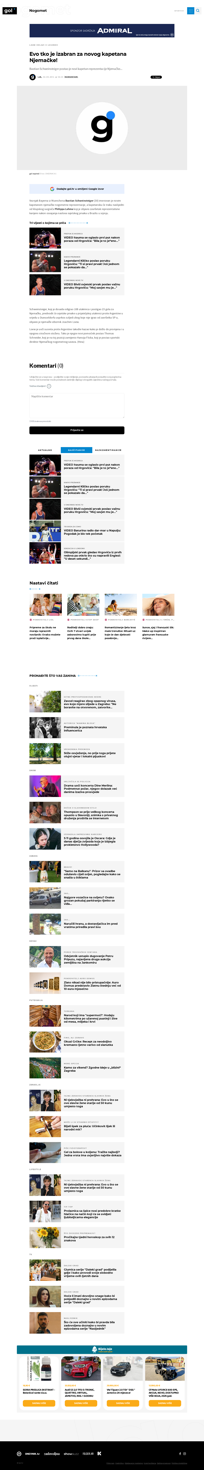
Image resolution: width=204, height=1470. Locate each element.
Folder (88, 1455)
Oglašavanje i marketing (134, 1463)
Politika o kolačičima (179, 1463)
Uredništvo (119, 1463)
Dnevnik (32, 1455)
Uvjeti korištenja (150, 1463)
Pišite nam (110, 1463)
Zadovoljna (52, 1455)
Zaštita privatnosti (164, 1463)
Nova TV (19, 1455)
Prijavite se (76, 430)
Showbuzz (71, 1455)
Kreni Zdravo (99, 1455)
